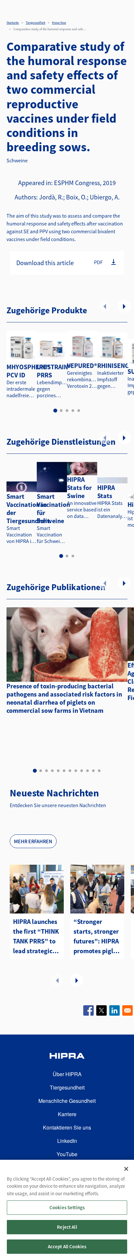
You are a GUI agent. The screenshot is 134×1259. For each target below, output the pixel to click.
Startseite (13, 22)
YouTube (67, 1154)
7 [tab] (70, 770)
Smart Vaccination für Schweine (53, 508)
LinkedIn (67, 1140)
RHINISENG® (114, 365)
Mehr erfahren (33, 841)
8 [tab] (75, 770)
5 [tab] (78, 410)
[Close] (126, 1169)
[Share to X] (101, 1010)
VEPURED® (82, 365)
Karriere (67, 1114)
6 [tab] (64, 770)
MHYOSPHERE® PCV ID (28, 371)
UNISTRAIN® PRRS (54, 371)
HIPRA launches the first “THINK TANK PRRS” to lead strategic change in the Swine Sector (36, 936)
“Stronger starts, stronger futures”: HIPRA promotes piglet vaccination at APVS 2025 (96, 936)
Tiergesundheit (35, 22)
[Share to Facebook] (88, 1010)
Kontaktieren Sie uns (67, 1127)
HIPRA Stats (106, 491)
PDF (98, 262)
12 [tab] (99, 770)
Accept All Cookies (67, 1246)
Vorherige (104, 306)
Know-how (59, 22)
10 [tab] (87, 770)
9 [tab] (81, 770)
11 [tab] (93, 770)
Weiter (124, 306)
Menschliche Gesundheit (67, 1100)
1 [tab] (55, 411)
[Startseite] (67, 1057)
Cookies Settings (67, 1207)
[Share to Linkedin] (114, 1010)
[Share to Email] (127, 1010)
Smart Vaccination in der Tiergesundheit (28, 508)
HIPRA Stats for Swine (79, 487)
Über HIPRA (67, 1074)
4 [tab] (73, 410)
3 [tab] (67, 410)
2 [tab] (61, 410)
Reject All (67, 1227)
